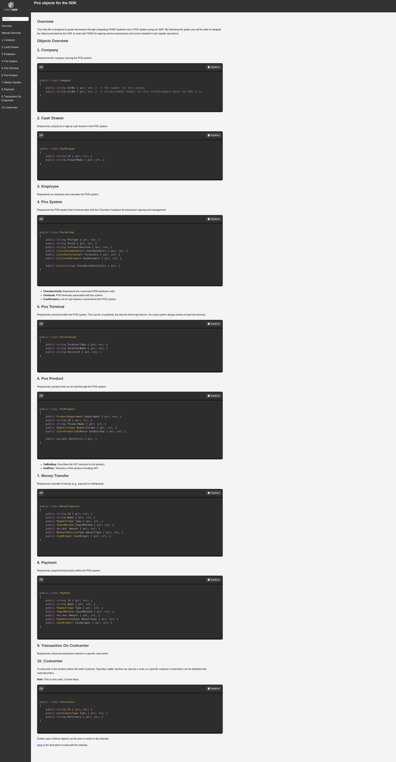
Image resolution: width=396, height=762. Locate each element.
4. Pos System (9, 61)
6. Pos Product (10, 75)
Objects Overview (11, 33)
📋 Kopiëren (213, 67)
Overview (7, 26)
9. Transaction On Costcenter (11, 98)
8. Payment (8, 89)
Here (40, 745)
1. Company (8, 40)
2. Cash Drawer (10, 47)
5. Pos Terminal (10, 68)
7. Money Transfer (11, 82)
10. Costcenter (9, 107)
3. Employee (8, 54)
